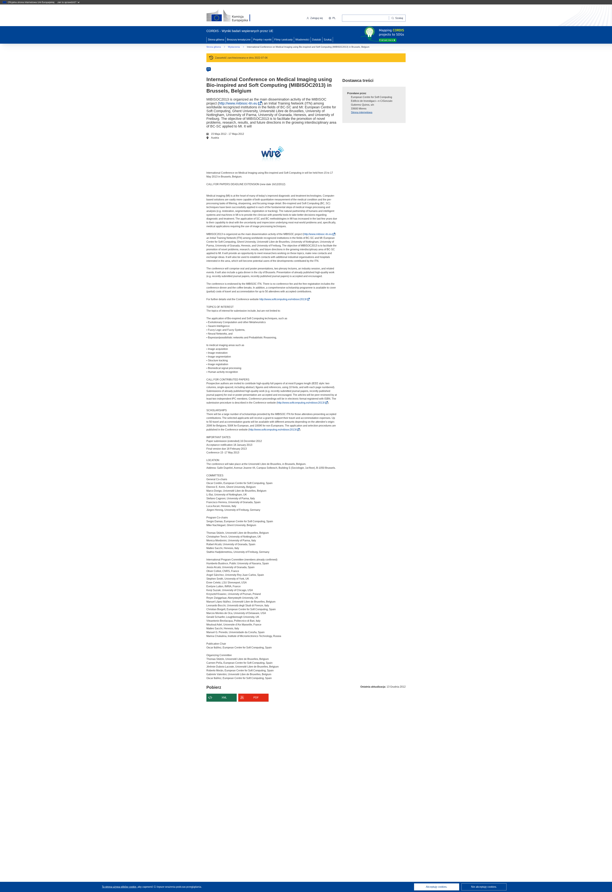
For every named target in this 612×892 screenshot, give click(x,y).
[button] (332, 18)
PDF (256, 697)
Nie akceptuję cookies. (484, 886)
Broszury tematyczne (239, 39)
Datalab (316, 39)
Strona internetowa (361, 112)
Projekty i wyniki (262, 39)
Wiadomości (302, 39)
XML (224, 697)
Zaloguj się (316, 18)
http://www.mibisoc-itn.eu (239, 103)
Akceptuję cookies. (436, 886)
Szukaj (328, 39)
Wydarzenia (234, 47)
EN (208, 69)
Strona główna (216, 39)
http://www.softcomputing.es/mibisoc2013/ (283, 299)
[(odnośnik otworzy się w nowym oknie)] (232, 16)
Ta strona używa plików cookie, (120, 886)
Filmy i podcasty (283, 39)
